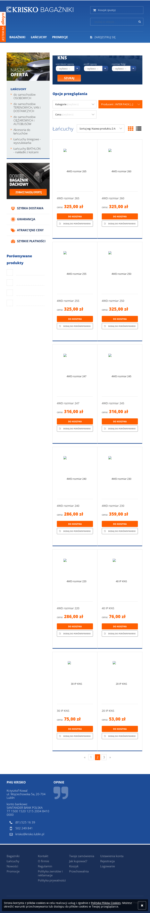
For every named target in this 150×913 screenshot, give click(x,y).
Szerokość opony (65, 64)
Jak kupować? (78, 861)
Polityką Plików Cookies (106, 903)
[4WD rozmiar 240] (75, 473)
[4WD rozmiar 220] (75, 575)
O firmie (43, 861)
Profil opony (90, 64)
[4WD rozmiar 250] (119, 268)
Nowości (12, 866)
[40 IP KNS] (119, 575)
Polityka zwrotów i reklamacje (50, 873)
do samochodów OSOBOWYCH (24, 96)
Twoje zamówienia (81, 856)
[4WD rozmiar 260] (119, 165)
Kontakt (43, 856)
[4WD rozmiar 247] (75, 370)
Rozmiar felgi (119, 64)
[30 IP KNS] (75, 678)
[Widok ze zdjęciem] (130, 128)
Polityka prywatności (52, 880)
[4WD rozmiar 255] (75, 268)
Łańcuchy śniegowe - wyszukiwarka (27, 141)
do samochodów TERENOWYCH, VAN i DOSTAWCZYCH (27, 107)
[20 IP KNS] (119, 678)
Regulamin (45, 866)
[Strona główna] (40, 8)
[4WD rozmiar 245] (119, 370)
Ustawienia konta (111, 856)
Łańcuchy (18, 89)
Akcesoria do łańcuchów (21, 131)
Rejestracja (107, 861)
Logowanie (107, 866)
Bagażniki (13, 856)
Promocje (13, 871)
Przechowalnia (79, 871)
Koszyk (74, 866)
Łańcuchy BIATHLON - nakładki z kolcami (27, 150)
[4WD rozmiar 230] (119, 473)
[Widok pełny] (138, 128)
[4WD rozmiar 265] (75, 165)
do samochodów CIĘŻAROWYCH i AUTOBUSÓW (24, 120)
